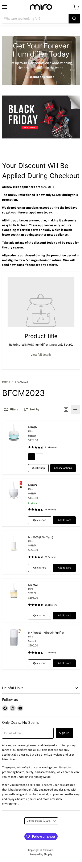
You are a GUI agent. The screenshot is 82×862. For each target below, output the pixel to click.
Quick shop (38, 468)
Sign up (64, 733)
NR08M (32, 427)
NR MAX (33, 585)
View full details (41, 355)
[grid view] (66, 409)
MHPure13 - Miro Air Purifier (46, 633)
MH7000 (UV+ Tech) (40, 537)
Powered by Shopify (41, 854)
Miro (30, 431)
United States (39, 821)
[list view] (75, 409)
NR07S (32, 485)
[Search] (74, 18)
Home (6, 382)
